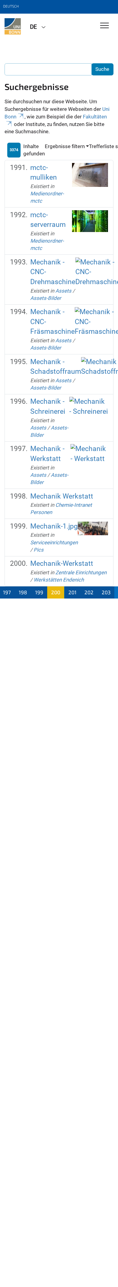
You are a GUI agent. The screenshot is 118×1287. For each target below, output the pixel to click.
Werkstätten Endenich (59, 580)
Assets (63, 291)
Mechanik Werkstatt (61, 496)
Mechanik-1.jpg (54, 526)
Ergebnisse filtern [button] (65, 146)
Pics (39, 550)
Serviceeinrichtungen (54, 542)
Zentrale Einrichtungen (81, 572)
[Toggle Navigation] (104, 26)
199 (39, 592)
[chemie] (13, 26)
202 (88, 592)
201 (72, 592)
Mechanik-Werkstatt (61, 563)
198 (23, 592)
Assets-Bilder (45, 298)
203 (106, 592)
